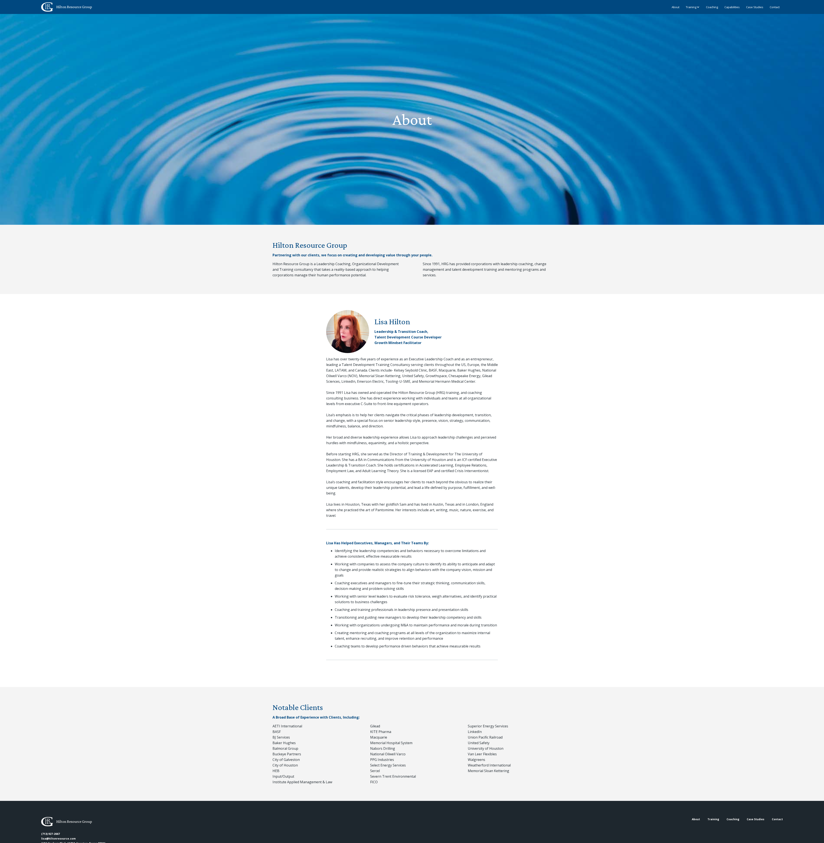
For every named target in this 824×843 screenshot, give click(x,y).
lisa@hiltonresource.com (58, 838)
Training (691, 7)
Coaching (712, 7)
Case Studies (754, 7)
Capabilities (732, 7)
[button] (691, 7)
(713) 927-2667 (50, 834)
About (675, 7)
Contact (775, 7)
